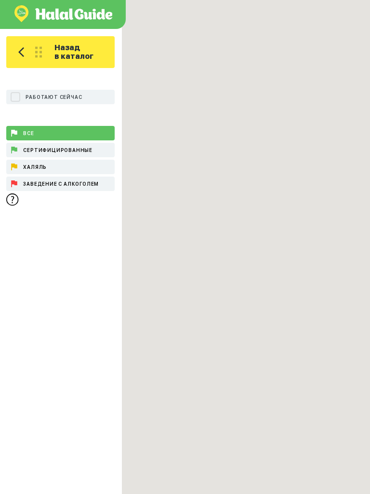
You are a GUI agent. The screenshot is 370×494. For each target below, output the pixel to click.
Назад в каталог (73, 52)
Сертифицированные (57, 150)
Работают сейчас (54, 97)
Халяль (35, 167)
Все (28, 133)
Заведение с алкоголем (61, 184)
